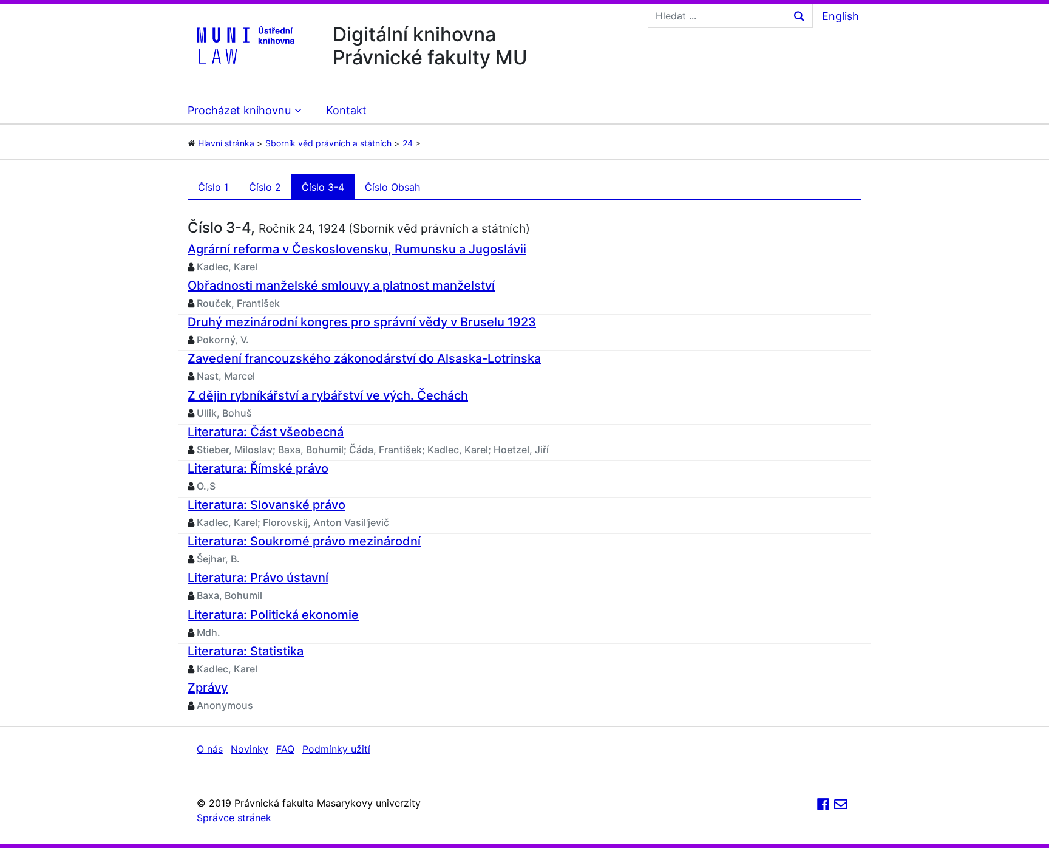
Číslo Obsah (392, 187)
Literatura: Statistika (246, 651)
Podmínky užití (336, 749)
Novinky (249, 749)
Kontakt (346, 110)
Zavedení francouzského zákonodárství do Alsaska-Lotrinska (364, 358)
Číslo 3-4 (323, 187)
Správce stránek (234, 818)
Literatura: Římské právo (258, 468)
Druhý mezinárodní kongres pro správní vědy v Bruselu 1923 (362, 322)
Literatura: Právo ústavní (258, 577)
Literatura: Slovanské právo (266, 505)
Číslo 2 (265, 187)
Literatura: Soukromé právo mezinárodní (304, 541)
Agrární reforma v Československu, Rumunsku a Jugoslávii (357, 249)
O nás (210, 749)
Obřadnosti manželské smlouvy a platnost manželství (341, 285)
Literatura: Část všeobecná (266, 432)
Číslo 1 (213, 187)
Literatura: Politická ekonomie (273, 614)
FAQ (285, 749)
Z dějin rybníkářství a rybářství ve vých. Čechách (328, 395)
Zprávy (208, 687)
